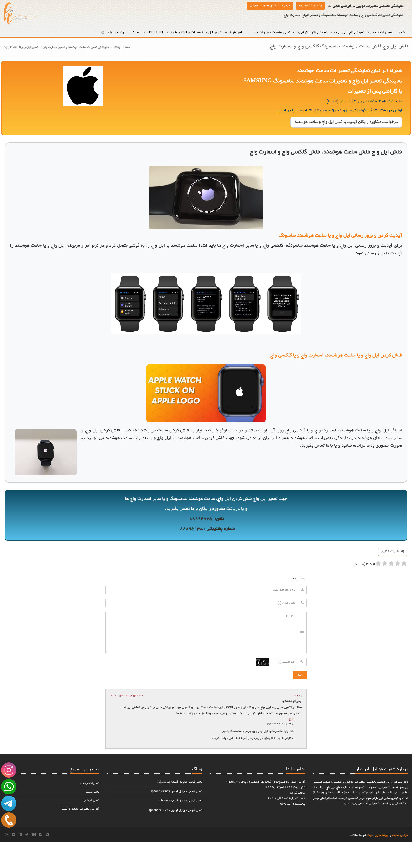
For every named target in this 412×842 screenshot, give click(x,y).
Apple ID (154, 33)
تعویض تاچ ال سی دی (348, 33)
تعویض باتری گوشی (313, 33)
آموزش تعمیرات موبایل (225, 33)
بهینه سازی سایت (377, 835)
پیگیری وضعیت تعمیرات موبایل (271, 33)
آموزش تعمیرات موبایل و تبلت (80, 809)
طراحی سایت (400, 835)
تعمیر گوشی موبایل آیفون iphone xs (179, 782)
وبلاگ (136, 33)
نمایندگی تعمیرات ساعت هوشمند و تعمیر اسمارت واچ (76, 47)
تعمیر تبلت (92, 792)
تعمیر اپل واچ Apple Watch (21, 47)
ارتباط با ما (118, 33)
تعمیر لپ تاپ (91, 800)
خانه (402, 33)
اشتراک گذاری (391, 551)
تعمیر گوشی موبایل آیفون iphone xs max (176, 791)
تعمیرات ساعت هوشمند (186, 33)
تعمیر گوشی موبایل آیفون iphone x (180, 801)
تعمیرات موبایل (381, 33)
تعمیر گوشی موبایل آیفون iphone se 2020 (175, 810)
